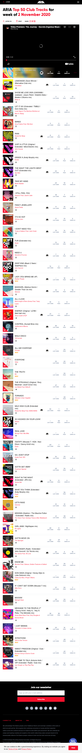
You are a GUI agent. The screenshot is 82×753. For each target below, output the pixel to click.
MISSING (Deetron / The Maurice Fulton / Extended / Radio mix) (31, 514)
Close (73, 748)
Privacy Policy (26, 749)
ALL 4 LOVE (20, 299)
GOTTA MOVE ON (22, 538)
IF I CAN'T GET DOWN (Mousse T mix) (30, 585)
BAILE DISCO (20, 335)
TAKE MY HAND (21, 181)
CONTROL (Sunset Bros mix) (26, 324)
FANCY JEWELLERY (23, 205)
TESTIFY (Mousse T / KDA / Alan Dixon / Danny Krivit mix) (28, 442)
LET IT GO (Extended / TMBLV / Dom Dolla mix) (27, 107)
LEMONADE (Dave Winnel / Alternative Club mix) (26, 81)
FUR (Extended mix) (23, 240)
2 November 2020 (34, 15)
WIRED (18, 121)
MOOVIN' (18, 597)
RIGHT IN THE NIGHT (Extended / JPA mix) (24, 478)
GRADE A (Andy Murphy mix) (26, 157)
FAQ (27, 720)
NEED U (18, 252)
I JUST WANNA (21, 625)
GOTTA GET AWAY (22, 466)
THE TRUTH (20, 371)
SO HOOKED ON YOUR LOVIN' (27, 419)
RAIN (17, 133)
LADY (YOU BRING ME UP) (26, 276)
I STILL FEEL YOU (22, 193)
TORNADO (19, 395)
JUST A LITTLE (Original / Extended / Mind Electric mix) (26, 145)
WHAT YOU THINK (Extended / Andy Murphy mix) (27, 490)
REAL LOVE (20, 431)
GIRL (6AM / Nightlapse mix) (26, 526)
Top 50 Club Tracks (30, 10)
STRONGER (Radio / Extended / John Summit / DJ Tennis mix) (28, 549)
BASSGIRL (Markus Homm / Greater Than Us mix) (26, 288)
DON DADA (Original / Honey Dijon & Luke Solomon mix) (29, 574)
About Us (18, 720)
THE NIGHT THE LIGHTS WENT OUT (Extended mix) (28, 169)
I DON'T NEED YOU (23, 228)
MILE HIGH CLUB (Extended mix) (26, 407)
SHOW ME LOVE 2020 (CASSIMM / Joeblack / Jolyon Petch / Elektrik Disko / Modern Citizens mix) (31, 94)
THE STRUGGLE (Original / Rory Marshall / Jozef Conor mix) (28, 383)
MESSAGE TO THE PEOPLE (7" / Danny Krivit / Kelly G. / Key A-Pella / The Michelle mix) (28, 610)
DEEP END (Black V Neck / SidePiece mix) (26, 264)
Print (20, 21)
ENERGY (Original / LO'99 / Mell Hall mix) (26, 311)
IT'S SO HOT (20, 216)
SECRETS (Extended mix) (25, 70)
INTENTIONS (20, 638)
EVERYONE (20, 359)
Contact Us (7, 720)
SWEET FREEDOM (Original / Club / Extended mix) (29, 649)
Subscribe (41, 699)
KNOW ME (19, 562)
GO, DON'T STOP (22, 454)
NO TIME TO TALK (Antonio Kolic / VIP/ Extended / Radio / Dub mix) (28, 661)
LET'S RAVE (20, 502)
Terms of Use (13, 749)
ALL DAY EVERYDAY (23, 348)
